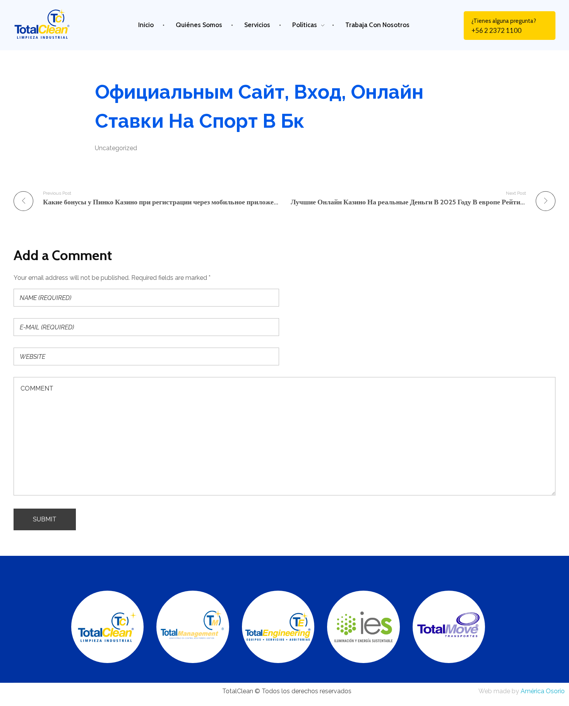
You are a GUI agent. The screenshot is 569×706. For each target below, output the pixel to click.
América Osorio (543, 691)
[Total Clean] (49, 24)
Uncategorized (116, 148)
